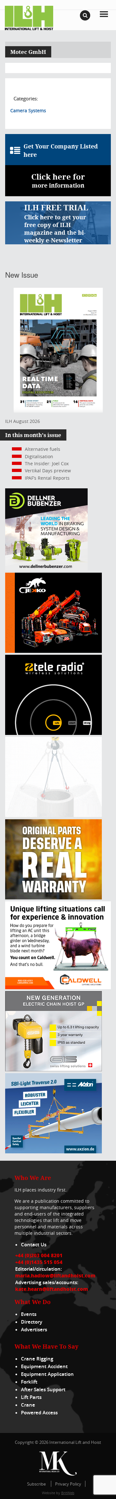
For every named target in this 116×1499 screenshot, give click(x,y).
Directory (31, 1321)
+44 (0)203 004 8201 (39, 1255)
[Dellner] (46, 569)
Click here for (58, 180)
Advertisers (34, 1329)
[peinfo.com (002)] (53, 815)
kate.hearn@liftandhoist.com (51, 1289)
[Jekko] (53, 651)
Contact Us (33, 1244)
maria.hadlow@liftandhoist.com (55, 1275)
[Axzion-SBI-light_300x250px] (53, 1152)
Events (28, 1314)
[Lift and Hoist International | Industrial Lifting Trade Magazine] (29, 17)
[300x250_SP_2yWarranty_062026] (53, 898)
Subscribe (36, 1484)
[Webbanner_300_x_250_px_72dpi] (53, 733)
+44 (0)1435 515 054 (39, 1262)
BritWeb (67, 1492)
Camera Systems (28, 110)
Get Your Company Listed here (61, 150)
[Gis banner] (53, 1069)
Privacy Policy (68, 1484)
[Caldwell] (58, 987)
